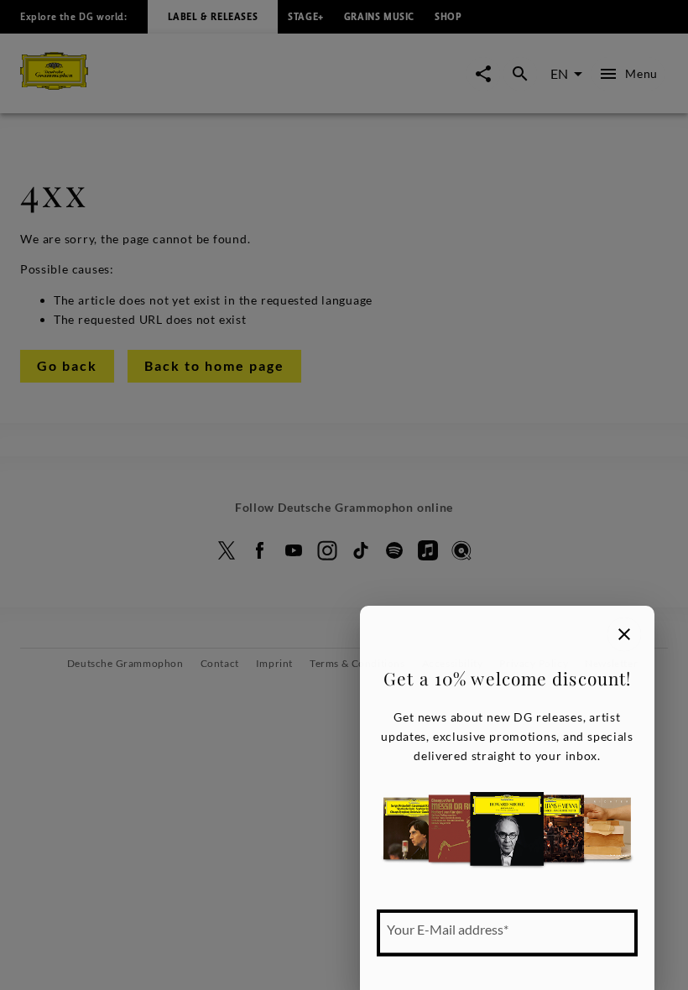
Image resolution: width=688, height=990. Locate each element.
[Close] (624, 634)
